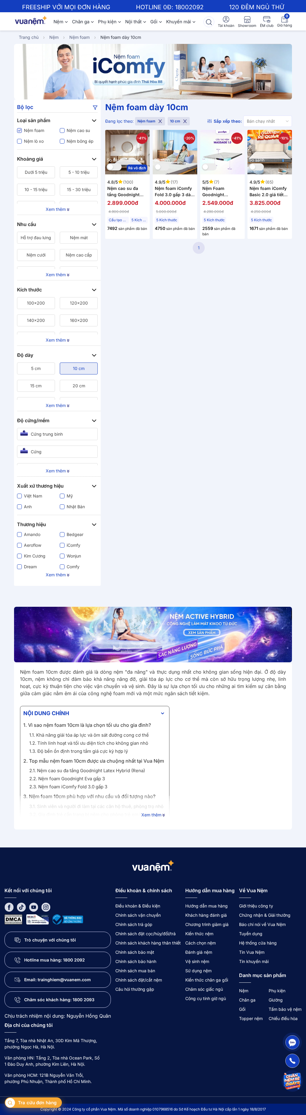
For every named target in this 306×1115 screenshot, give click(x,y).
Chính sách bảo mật (134, 952)
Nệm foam (79, 37)
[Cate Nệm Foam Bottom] (153, 634)
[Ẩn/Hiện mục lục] (162, 713)
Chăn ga (80, 21)
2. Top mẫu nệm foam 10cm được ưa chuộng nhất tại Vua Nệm (93, 761)
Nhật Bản (76, 506)
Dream (30, 566)
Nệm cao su (78, 130)
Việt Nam (33, 495)
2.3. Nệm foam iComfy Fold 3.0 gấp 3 (68, 787)
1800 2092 (74, 959)
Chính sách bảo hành (135, 961)
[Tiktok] (21, 907)
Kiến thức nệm (199, 933)
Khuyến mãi (178, 21)
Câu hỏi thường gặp (134, 989)
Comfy (73, 566)
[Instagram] (46, 907)
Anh (28, 506)
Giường (276, 999)
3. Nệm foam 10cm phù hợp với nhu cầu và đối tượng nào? (89, 796)
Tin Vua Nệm (251, 952)
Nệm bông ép (80, 141)
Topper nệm (251, 1018)
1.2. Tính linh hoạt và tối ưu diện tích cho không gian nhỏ (88, 743)
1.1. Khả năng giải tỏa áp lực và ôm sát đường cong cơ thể (89, 735)
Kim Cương (34, 555)
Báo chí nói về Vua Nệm (262, 924)
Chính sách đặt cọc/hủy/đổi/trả (145, 933)
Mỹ (70, 495)
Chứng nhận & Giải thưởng (264, 915)
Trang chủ (29, 37)
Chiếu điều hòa (283, 1018)
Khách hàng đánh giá (206, 915)
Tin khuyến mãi (254, 961)
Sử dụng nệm (198, 970)
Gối (153, 21)
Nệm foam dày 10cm (120, 37)
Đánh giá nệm (198, 952)
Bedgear (75, 534)
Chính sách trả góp (133, 924)
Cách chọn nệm (200, 942)
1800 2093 (83, 999)
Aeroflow (32, 545)
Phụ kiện (107, 21)
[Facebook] (9, 907)
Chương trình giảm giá (207, 924)
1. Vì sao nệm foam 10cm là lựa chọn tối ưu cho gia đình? (87, 725)
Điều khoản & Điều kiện (137, 905)
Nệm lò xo (34, 141)
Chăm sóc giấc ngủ (204, 989)
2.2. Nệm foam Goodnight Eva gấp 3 (67, 778)
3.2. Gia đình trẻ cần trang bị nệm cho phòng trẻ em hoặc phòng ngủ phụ (97, 818)
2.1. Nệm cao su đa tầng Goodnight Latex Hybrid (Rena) (87, 770)
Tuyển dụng (250, 933)
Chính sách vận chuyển (138, 915)
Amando (32, 534)
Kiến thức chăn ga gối (206, 979)
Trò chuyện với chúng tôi (50, 939)
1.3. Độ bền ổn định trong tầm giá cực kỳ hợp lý (78, 751)
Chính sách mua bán (135, 970)
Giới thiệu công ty (256, 905)
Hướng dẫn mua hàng (206, 905)
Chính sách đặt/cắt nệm (138, 979)
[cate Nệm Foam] (153, 71)
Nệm (58, 21)
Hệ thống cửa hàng (258, 942)
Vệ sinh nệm (197, 961)
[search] (209, 21)
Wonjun (74, 555)
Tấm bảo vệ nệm (285, 1009)
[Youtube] (33, 907)
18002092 (189, 7)
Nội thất (133, 21)
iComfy (73, 545)
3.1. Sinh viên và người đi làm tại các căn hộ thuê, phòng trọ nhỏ (96, 806)
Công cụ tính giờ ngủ (205, 998)
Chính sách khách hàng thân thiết (148, 942)
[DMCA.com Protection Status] (13, 919)
